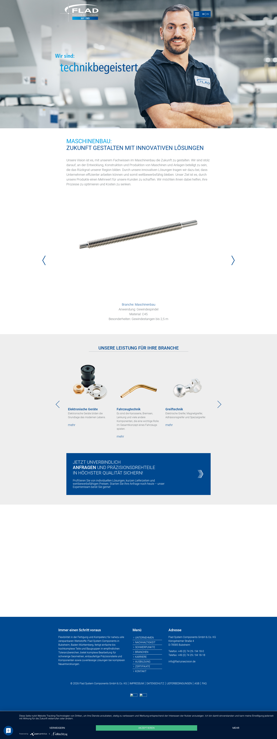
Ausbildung (142, 661)
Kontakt (141, 671)
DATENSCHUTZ (155, 683)
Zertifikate (142, 666)
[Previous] (44, 260)
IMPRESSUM (137, 683)
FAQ (204, 683)
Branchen (141, 652)
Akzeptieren (146, 727)
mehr (71, 425)
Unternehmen (144, 637)
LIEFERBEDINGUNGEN (179, 683)
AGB (196, 683)
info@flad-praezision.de (163, 592)
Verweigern (57, 727)
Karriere (141, 656)
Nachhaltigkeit (145, 642)
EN (207, 14)
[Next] (233, 260)
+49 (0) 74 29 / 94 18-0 (113, 592)
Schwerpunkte (145, 647)
